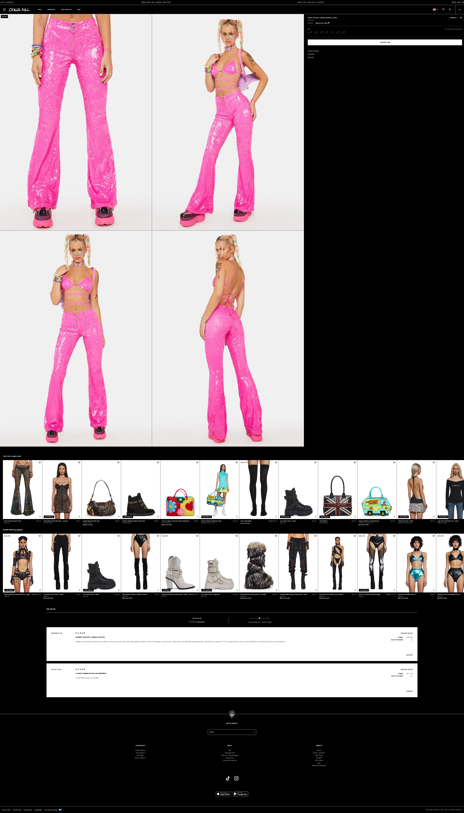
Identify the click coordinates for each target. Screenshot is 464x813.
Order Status (140, 750)
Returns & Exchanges (229, 755)
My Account (140, 753)
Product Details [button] (313, 50)
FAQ (229, 750)
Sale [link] (78, 9)
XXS (309, 33)
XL (336, 33)
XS (315, 33)
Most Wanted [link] (66, 9)
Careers (319, 758)
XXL (342, 33)
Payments (230, 758)
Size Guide (319, 755)
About (319, 750)
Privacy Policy (6, 809)
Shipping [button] (311, 57)
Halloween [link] (51, 9)
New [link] (39, 9)
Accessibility (38, 809)
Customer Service (230, 760)
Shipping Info (230, 753)
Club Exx (311, 20)
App (319, 763)
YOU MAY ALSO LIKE (12, 456)
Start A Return (140, 758)
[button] (155, 2)
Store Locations (319, 753)
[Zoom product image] (76, 122)
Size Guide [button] (311, 54)
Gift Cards (319, 760)
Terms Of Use (17, 809)
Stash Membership (319, 765)
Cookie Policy (28, 809)
